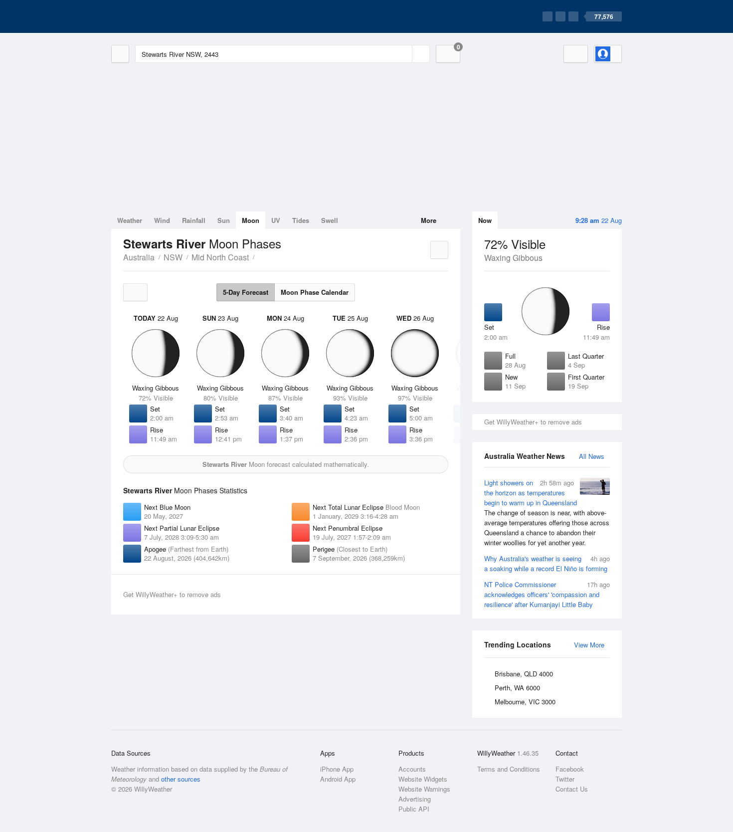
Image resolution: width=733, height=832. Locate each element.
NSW (173, 257)
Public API (413, 809)
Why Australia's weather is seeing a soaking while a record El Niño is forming (547, 563)
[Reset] (403, 54)
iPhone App (337, 769)
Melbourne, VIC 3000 (525, 701)
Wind (162, 220)
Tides (300, 220)
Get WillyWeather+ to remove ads (533, 421)
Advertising (414, 799)
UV (275, 220)
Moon (250, 220)
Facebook (569, 769)
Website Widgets (422, 779)
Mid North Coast (220, 257)
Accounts (412, 769)
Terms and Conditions (508, 769)
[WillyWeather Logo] (158, 16)
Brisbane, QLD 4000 (524, 673)
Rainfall (193, 220)
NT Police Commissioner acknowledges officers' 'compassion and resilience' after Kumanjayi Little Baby (547, 594)
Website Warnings (424, 789)
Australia (139, 257)
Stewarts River (260, 256)
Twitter (564, 779)
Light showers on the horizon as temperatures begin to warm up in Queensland (546, 512)
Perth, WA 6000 (517, 687)
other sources (180, 779)
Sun (223, 220)
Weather (129, 220)
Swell (329, 220)
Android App (338, 779)
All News (591, 456)
